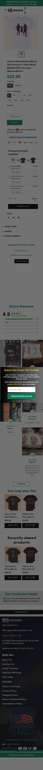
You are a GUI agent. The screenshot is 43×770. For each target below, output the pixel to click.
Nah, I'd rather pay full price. (21, 401)
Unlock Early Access (21, 396)
